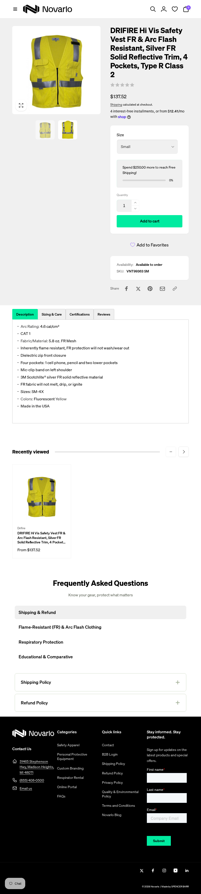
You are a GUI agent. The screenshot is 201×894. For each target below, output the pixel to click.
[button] (15, 9)
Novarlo (155, 886)
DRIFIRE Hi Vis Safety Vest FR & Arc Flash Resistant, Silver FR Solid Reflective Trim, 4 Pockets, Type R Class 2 (41, 537)
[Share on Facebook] (126, 288)
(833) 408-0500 (32, 780)
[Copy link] (174, 288)
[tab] (52, 314)
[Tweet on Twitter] (138, 288)
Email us (26, 788)
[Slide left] (171, 452)
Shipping (116, 104)
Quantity (122, 194)
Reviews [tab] (104, 314)
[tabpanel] (100, 371)
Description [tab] (25, 314)
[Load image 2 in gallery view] (67, 129)
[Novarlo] (33, 735)
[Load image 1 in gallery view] (45, 129)
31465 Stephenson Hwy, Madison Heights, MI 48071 (37, 767)
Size (120, 134)
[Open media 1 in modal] (56, 70)
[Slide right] (183, 452)
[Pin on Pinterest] (150, 288)
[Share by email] (162, 289)
